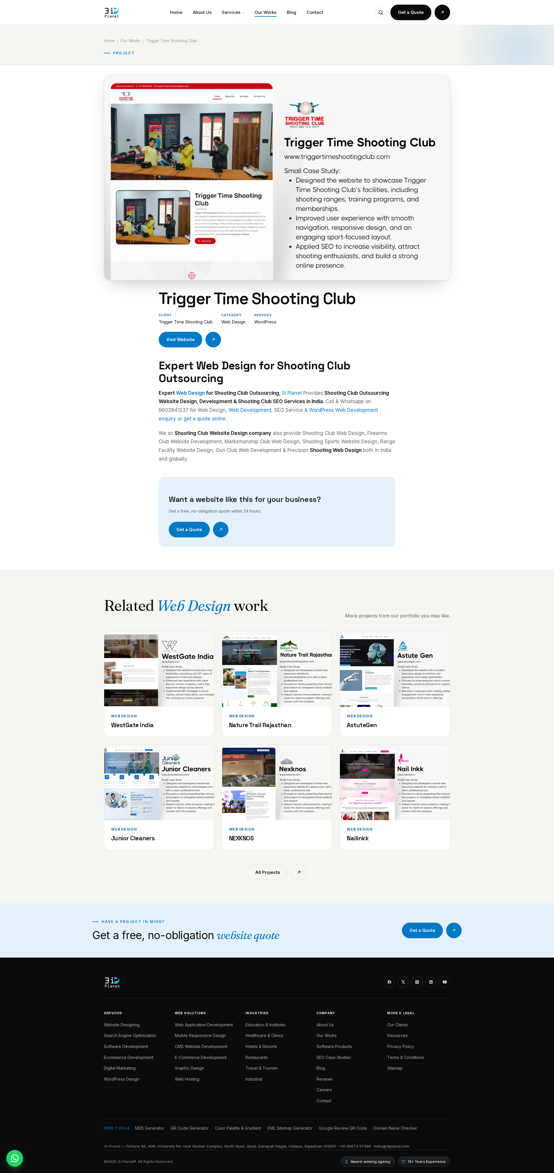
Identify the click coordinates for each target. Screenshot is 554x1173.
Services (233, 12)
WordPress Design (121, 1079)
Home (176, 12)
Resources (397, 1035)
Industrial (254, 1079)
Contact (315, 12)
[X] (403, 982)
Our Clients (397, 1024)
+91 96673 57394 (355, 1146)
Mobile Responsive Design (200, 1035)
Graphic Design (189, 1068)
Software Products (334, 1046)
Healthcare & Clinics (264, 1035)
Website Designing (122, 1024)
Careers (324, 1089)
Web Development (250, 410)
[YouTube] (444, 982)
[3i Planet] (111, 12)
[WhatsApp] (14, 1158)
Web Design (190, 393)
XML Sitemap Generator (289, 1128)
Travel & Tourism (262, 1068)
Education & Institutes (266, 1024)
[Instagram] (416, 982)
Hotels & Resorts (261, 1046)
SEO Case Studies (334, 1057)
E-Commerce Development (201, 1057)
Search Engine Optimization (130, 1035)
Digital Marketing (120, 1068)
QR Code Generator (190, 1128)
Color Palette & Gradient (238, 1128)
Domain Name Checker (395, 1128)
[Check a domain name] (380, 12)
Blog (291, 12)
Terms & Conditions (405, 1057)
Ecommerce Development (128, 1057)
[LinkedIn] (430, 982)
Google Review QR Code (343, 1128)
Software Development (126, 1046)
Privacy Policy (400, 1046)
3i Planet (292, 393)
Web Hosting (187, 1079)
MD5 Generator (149, 1128)
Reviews (325, 1079)
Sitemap (395, 1068)
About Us (202, 12)
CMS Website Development (201, 1046)
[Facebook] (389, 982)
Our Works (265, 12)
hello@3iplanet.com (391, 1146)
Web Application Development (204, 1024)
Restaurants (257, 1057)
